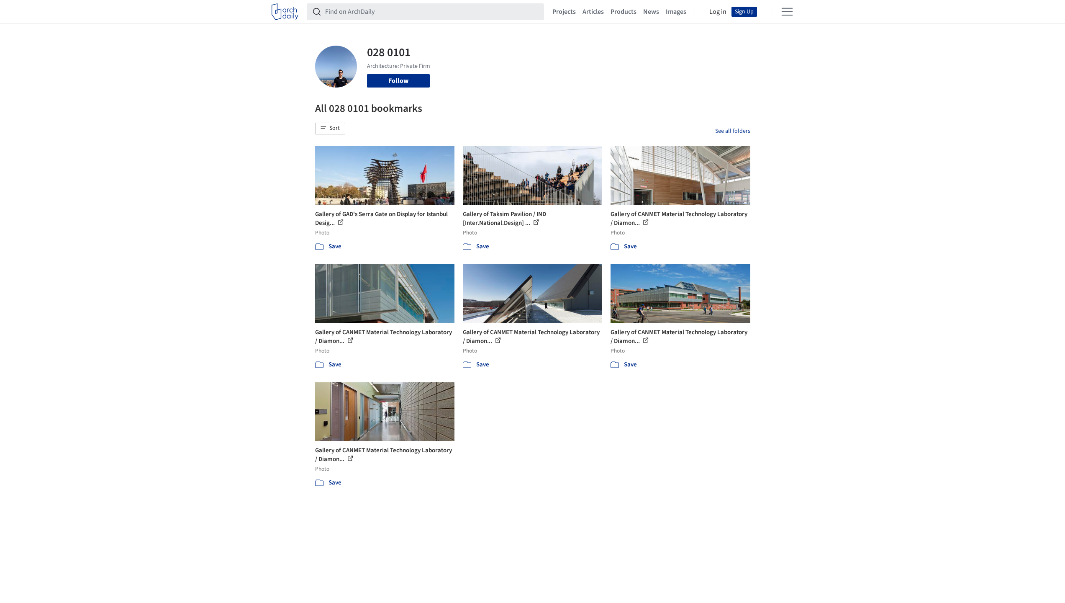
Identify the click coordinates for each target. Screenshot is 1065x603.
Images (676, 11)
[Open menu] (787, 11)
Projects (564, 11)
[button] (330, 128)
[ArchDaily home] (285, 11)
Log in (717, 11)
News (651, 11)
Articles (593, 11)
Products (623, 11)
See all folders (732, 131)
